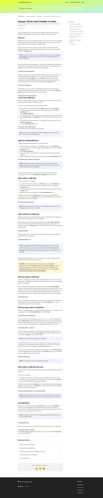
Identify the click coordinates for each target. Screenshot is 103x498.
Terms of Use (80, 487)
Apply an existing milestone (75, 26)
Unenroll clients (72, 44)
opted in (28, 334)
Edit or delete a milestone (75, 29)
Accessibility (80, 492)
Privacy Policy (80, 484)
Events (82, 2)
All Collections (21, 16)
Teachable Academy (75, 2)
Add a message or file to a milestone (75, 37)
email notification (40, 333)
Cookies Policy (80, 490)
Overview (71, 21)
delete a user (29, 431)
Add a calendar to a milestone (76, 31)
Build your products (30, 16)
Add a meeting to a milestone (76, 33)
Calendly (32, 225)
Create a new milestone (74, 24)
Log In (66, 2)
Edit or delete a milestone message (75, 41)
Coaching (39, 16)
